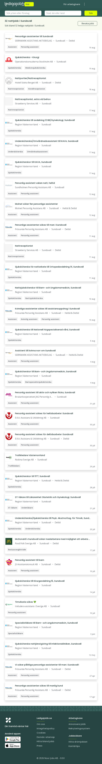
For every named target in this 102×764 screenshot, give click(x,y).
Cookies (41, 732)
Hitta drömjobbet (78, 741)
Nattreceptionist (24, 245)
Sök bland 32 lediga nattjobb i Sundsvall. (25, 25)
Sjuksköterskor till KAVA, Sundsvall (33, 162)
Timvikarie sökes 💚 (25, 601)
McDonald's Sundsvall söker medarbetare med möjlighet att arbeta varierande (52, 539)
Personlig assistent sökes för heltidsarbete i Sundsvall (44, 413)
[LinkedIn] (12, 759)
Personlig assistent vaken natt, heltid (35, 183)
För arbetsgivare (71, 4)
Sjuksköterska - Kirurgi (27, 57)
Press (39, 745)
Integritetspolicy (45, 728)
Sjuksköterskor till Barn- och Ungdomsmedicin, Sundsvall (45, 371)
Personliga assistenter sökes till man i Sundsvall (40, 224)
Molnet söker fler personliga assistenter (36, 203)
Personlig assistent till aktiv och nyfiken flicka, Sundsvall (45, 392)
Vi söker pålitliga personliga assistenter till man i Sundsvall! (47, 664)
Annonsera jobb (77, 724)
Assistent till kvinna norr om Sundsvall (35, 350)
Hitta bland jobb (45, 741)
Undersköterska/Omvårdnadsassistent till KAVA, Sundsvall (46, 141)
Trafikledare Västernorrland (30, 455)
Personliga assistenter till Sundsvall (34, 36)
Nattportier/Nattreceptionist (30, 78)
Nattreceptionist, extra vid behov (33, 99)
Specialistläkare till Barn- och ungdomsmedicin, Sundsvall (46, 622)
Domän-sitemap (46, 737)
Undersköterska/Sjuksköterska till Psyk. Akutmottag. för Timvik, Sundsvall (52, 518)
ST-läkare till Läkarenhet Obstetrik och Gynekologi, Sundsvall (48, 497)
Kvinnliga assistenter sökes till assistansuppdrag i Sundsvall (47, 308)
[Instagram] (7, 759)
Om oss (41, 724)
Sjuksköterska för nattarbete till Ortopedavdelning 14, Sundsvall (49, 266)
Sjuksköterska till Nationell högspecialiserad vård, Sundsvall (47, 329)
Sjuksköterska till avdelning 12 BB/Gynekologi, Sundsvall (45, 120)
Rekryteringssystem (79, 728)
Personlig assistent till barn (29, 560)
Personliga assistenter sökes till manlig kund (39, 685)
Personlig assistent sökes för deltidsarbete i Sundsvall (44, 434)
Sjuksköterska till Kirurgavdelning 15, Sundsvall (40, 581)
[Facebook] (17, 759)
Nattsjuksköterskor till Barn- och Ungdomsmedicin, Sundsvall (48, 287)
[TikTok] (23, 759)
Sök (91, 13)
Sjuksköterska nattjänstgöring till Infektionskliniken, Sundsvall (48, 643)
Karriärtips (74, 746)
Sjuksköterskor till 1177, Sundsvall (32, 476)
